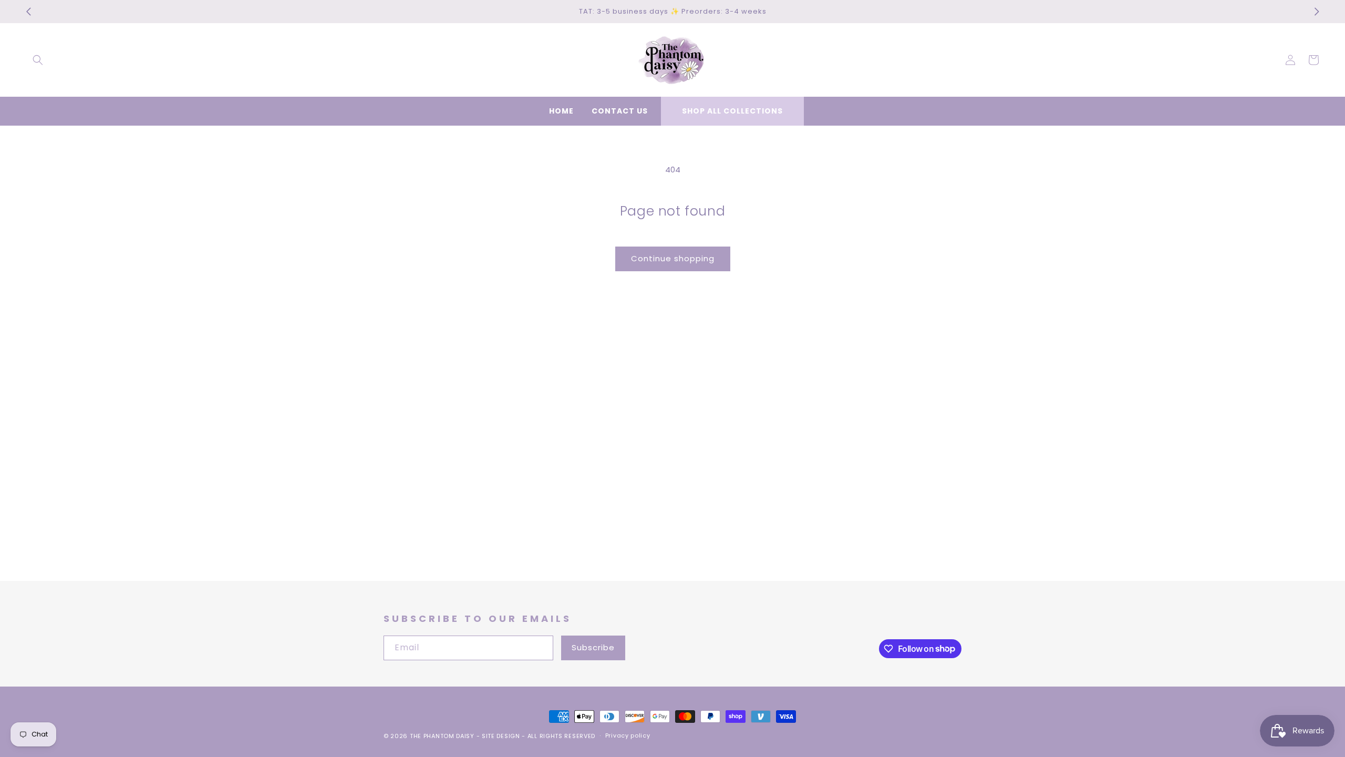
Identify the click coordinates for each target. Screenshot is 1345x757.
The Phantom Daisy (442, 736)
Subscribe (593, 647)
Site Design (501, 736)
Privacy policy (627, 735)
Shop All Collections (732, 111)
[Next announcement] (1316, 11)
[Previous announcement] (28, 11)
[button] (37, 59)
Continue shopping (673, 258)
